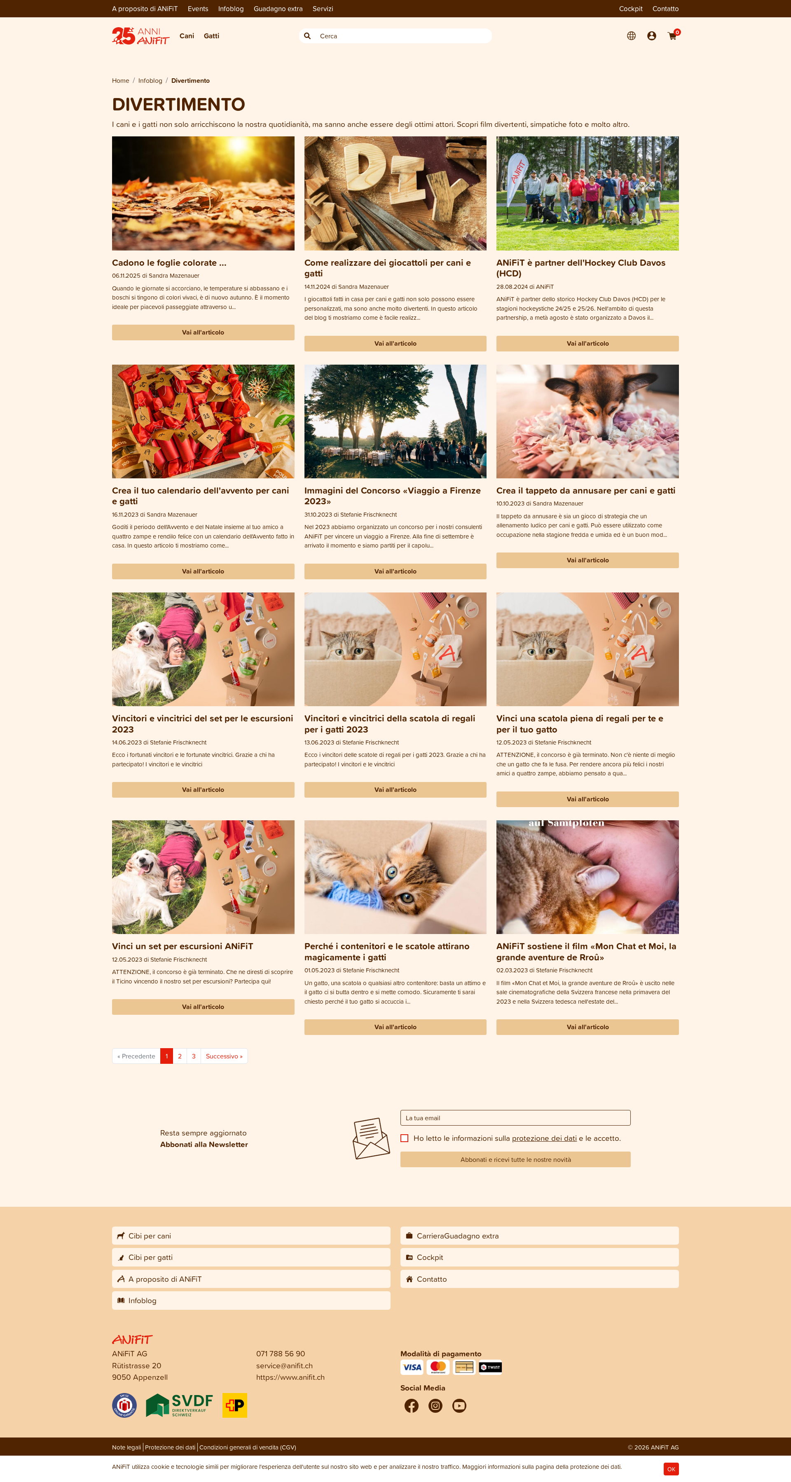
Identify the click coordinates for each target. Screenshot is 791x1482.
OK (671, 1469)
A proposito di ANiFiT (145, 8)
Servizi (323, 8)
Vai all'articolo (203, 332)
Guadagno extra (278, 8)
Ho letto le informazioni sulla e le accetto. (517, 1137)
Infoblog (231, 8)
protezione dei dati (544, 1137)
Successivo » (224, 1056)
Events (198, 8)
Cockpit (631, 8)
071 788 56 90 (280, 1353)
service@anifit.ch (284, 1365)
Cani (187, 35)
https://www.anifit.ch (290, 1376)
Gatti (211, 35)
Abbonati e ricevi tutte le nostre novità (516, 1159)
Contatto (666, 8)
